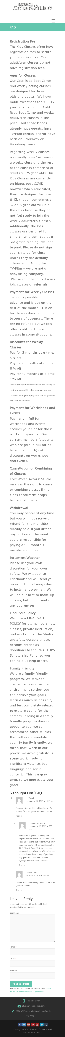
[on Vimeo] (42, 1024)
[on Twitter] (24, 1024)
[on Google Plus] (28, 1024)
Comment (14, 913)
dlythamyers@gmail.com (33, 1005)
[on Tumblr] (46, 1024)
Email (13, 958)
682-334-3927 (33, 1000)
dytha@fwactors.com (29, 860)
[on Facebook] (20, 1024)
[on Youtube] (37, 1024)
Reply (19, 816)
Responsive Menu (53, 21)
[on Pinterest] (33, 1024)
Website (13, 970)
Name (13, 947)
